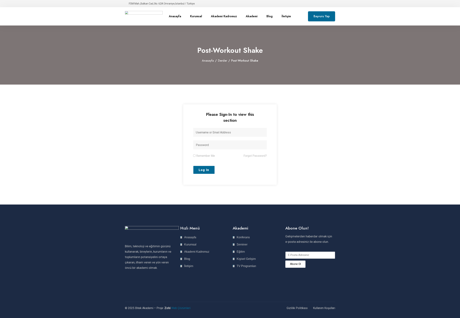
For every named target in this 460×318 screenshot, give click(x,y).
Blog (269, 16)
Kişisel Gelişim (246, 258)
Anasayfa (175, 16)
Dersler (222, 61)
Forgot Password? (255, 155)
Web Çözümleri (180, 308)
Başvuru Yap (322, 16)
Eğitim (241, 251)
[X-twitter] (139, 282)
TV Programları (246, 266)
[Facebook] (133, 282)
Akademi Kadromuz (224, 16)
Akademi (251, 16)
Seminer (242, 244)
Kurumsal (196, 16)
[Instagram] (126, 282)
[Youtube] (145, 282)
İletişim (286, 16)
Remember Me (205, 155)
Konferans (243, 237)
